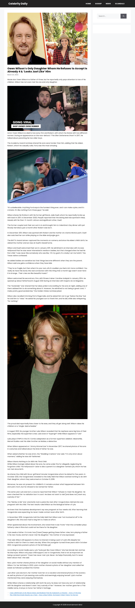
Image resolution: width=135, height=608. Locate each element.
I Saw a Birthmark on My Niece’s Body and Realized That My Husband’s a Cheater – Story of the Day (45, 593)
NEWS (108, 3)
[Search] (124, 16)
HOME (88, 3)
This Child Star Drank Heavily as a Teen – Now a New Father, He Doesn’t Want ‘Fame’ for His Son (44, 595)
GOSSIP (98, 3)
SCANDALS (119, 3)
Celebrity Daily (18, 3)
